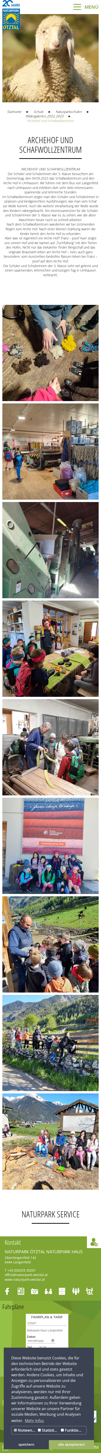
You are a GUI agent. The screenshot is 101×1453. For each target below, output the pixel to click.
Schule (38, 111)
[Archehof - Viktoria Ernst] (50, 944)
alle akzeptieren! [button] (71, 1444)
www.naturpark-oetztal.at (25, 1279)
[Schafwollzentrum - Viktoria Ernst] (50, 353)
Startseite (14, 111)
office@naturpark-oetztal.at (26, 1275)
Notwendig (27, 1430)
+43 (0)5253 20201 (22, 1270)
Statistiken (50, 1430)
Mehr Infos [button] (34, 1420)
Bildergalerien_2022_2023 (44, 116)
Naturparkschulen (69, 111)
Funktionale (75, 1430)
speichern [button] (26, 1444)
